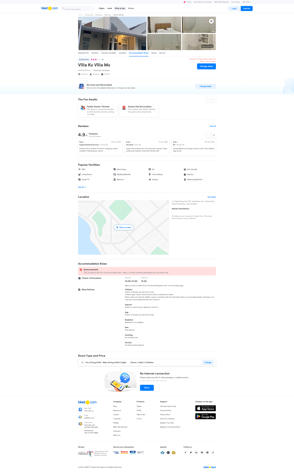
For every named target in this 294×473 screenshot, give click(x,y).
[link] (234, 8)
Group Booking (165, 410)
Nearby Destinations (180, 209)
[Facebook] (185, 452)
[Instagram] (207, 452)
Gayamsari (107, 15)
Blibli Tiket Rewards (221, 2)
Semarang (98, 15)
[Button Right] (213, 135)
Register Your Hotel (167, 423)
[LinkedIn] (196, 452)
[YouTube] (202, 452)
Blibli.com (116, 435)
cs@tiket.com (89, 418)
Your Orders (235, 2)
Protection (117, 431)
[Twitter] (191, 452)
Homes (80, 15)
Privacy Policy (165, 415)
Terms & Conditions (167, 419)
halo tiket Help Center (168, 406)
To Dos (139, 419)
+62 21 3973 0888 (91, 433)
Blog (115, 406)
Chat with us (88, 411)
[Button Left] (208, 135)
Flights (139, 406)
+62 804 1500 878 (91, 427)
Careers (116, 415)
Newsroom (117, 410)
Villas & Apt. (141, 415)
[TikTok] (213, 452)
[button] (123, 227)
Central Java (89, 15)
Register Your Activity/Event (170, 427)
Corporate (117, 419)
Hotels (139, 410)
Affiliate (116, 423)
